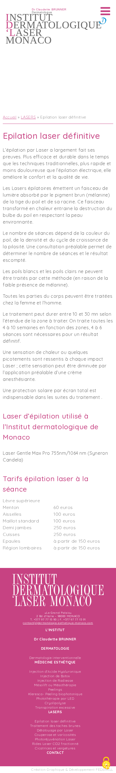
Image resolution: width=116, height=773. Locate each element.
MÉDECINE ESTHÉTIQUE (55, 662)
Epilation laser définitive (55, 721)
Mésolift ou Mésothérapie (55, 685)
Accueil (9, 117)
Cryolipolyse (55, 703)
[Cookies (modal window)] (106, 763)
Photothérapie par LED (55, 698)
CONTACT (55, 753)
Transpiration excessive (55, 707)
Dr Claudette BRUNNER (55, 639)
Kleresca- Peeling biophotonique (55, 694)
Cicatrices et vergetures (55, 748)
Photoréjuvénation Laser (55, 739)
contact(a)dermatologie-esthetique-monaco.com (58, 623)
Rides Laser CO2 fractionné (55, 744)
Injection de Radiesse (55, 680)
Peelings (55, 689)
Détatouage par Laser (55, 730)
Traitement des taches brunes (55, 726)
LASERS (28, 117)
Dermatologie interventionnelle (55, 658)
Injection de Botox (55, 676)
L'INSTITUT (55, 630)
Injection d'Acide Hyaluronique (55, 671)
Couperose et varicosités (55, 735)
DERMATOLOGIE (55, 648)
